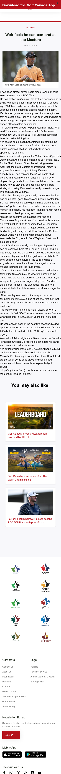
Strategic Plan (37, 681)
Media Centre (9, 691)
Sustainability (8, 706)
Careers (6, 686)
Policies (34, 666)
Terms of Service (38, 671)
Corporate (8, 660)
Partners (6, 681)
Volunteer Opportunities (14, 696)
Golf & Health (8, 701)
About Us (6, 671)
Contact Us (7, 666)
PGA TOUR (30, 28)
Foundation (8, 676)
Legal (33, 660)
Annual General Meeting (42, 676)
